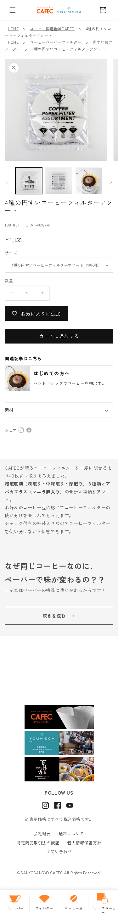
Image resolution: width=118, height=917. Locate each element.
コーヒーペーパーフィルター (55, 42)
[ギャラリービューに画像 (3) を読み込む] (58, 180)
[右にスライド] (111, 182)
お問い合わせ (59, 851)
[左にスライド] (7, 182)
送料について (71, 833)
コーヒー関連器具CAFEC (52, 28)
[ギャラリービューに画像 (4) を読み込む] (89, 180)
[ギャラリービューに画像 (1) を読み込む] (28, 180)
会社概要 (42, 833)
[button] (13, 10)
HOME (13, 28)
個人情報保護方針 (84, 843)
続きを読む (54, 615)
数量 (9, 280)
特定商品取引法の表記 (38, 843)
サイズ (11, 253)
